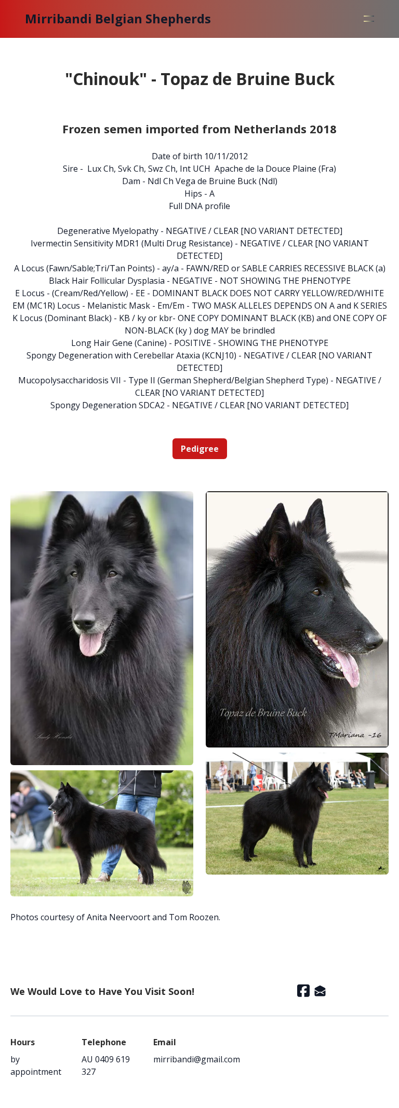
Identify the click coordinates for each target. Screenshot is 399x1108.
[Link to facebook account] (303, 991)
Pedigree (200, 448)
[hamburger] (369, 18)
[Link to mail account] (320, 991)
